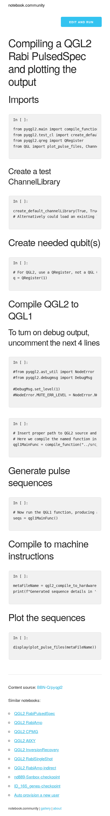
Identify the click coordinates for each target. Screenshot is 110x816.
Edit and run (81, 22)
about (57, 808)
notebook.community (26, 5)
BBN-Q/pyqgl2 (49, 687)
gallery (46, 808)
